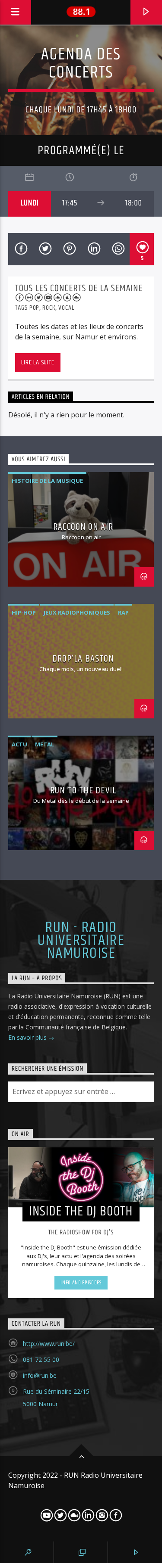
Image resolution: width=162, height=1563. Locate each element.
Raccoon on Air (83, 526)
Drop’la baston (83, 658)
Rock (48, 307)
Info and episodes (80, 1282)
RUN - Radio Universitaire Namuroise (81, 940)
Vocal (66, 307)
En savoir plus (28, 1037)
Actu (19, 744)
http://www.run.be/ (49, 1343)
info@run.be (40, 1375)
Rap (123, 612)
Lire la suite (37, 362)
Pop (34, 307)
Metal (44, 744)
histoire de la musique (47, 481)
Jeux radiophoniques (77, 612)
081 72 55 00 (41, 1359)
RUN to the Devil (83, 790)
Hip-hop (24, 612)
